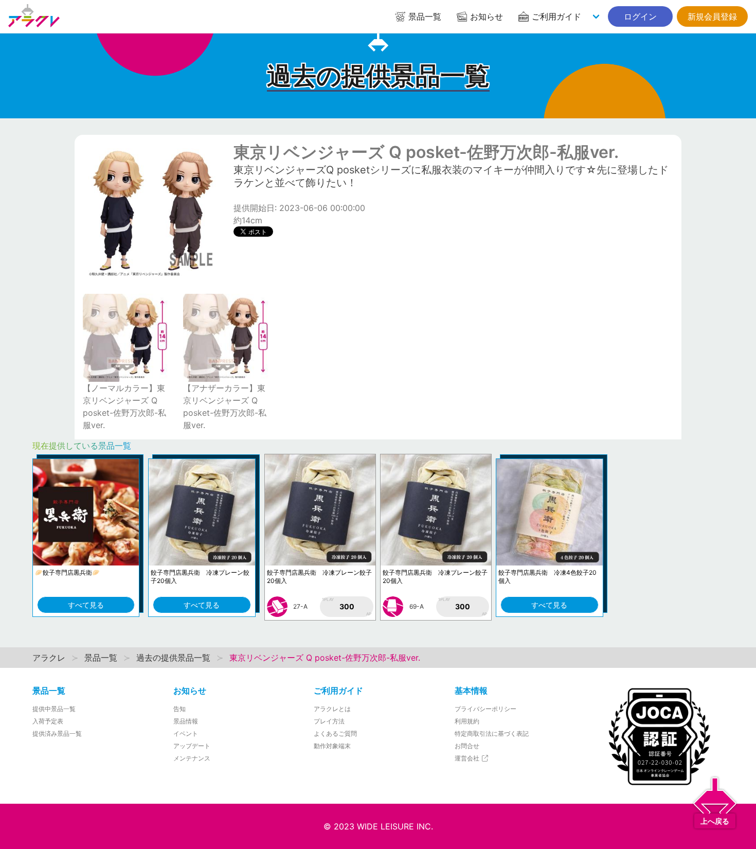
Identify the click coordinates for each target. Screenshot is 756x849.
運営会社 (468, 758)
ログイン (640, 16)
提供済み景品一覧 (57, 733)
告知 (179, 709)
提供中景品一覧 (54, 709)
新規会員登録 (712, 16)
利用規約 (467, 721)
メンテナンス (191, 758)
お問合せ (467, 746)
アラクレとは (332, 709)
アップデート (191, 746)
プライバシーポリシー (485, 709)
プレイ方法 (329, 721)
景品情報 (185, 721)
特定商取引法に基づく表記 (492, 733)
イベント (185, 733)
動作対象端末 (332, 746)
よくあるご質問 (335, 733)
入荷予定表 (47, 721)
